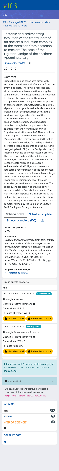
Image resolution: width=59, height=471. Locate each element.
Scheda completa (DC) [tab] (21, 220)
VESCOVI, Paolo (15, 62)
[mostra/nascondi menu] (56, 5)
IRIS (4, 22)
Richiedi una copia (40, 318)
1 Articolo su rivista (40, 22)
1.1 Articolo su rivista (16, 25)
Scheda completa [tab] (40, 214)
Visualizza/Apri (15, 318)
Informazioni (14, 381)
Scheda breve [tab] (15, 214)
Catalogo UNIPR (17, 22)
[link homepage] (10, 5)
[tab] (42, 220)
